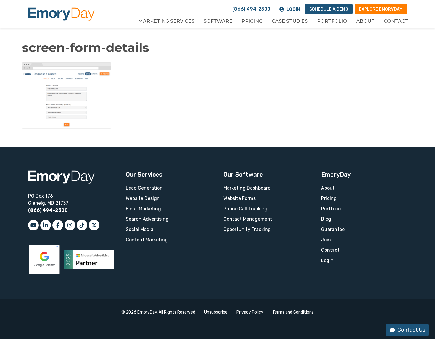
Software (218, 21)
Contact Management (247, 219)
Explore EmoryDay (380, 9)
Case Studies (290, 21)
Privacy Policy (249, 312)
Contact (396, 21)
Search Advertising (147, 219)
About (365, 21)
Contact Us (411, 330)
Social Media (139, 229)
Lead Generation (144, 188)
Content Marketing (147, 240)
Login (293, 9)
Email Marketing (143, 209)
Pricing (251, 21)
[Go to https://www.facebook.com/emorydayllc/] (57, 225)
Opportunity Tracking (247, 229)
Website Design (143, 198)
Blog (326, 219)
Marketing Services (166, 21)
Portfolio (332, 21)
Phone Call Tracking (245, 209)
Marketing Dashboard (247, 188)
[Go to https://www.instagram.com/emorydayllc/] (70, 225)
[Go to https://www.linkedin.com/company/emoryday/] (45, 225)
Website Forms (239, 198)
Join (326, 240)
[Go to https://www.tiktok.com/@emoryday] (82, 225)
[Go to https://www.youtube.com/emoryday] (33, 225)
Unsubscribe (216, 312)
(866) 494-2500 (251, 9)
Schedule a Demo (328, 9)
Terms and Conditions (293, 312)
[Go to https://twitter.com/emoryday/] (94, 225)
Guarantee (333, 229)
